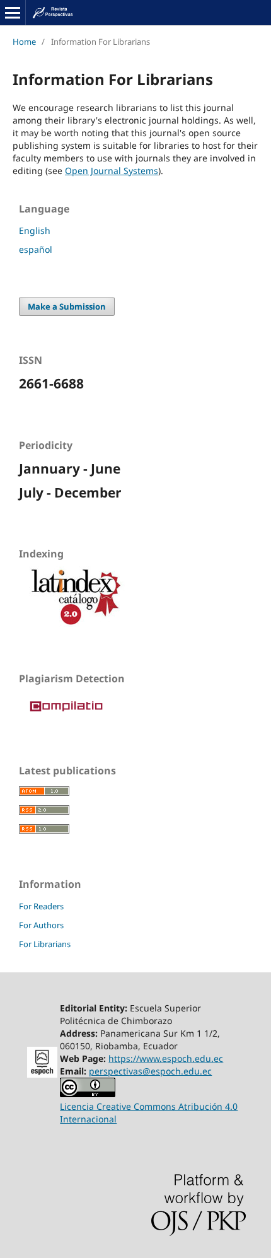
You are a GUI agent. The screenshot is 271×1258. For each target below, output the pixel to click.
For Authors (41, 925)
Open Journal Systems (111, 171)
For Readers (41, 906)
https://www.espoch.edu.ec (165, 1058)
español (35, 249)
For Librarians (45, 944)
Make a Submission (67, 306)
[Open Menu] (12, 12)
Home (24, 41)
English (34, 230)
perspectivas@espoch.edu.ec (150, 1071)
